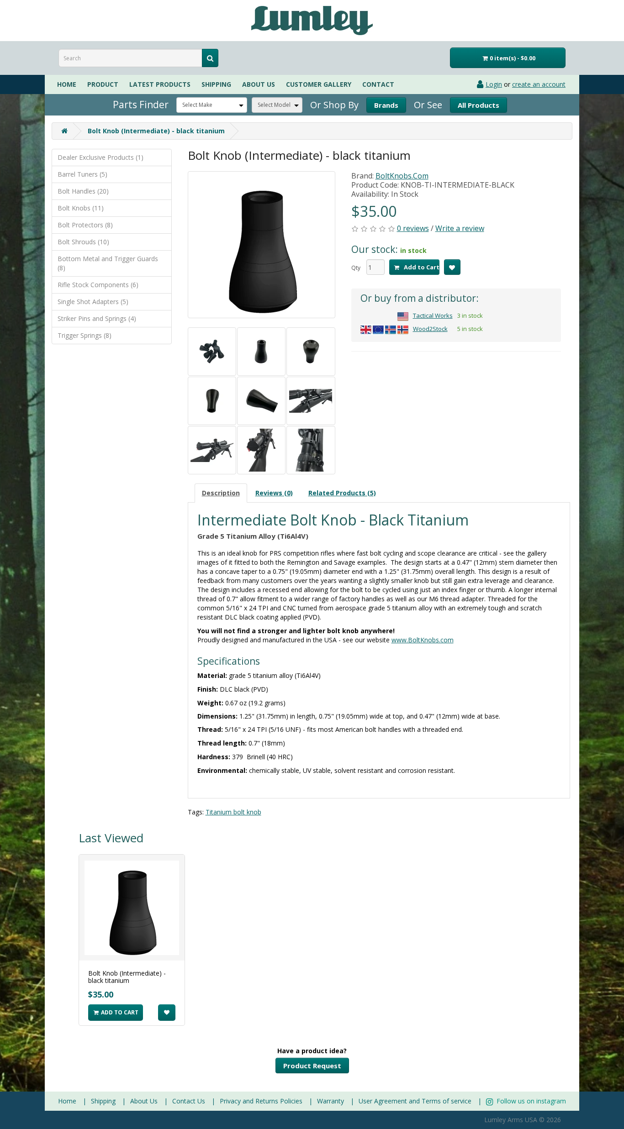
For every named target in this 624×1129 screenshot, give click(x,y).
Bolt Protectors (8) (85, 225)
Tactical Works (433, 315)
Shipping (216, 84)
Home (66, 84)
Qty (355, 268)
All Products (478, 105)
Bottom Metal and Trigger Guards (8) (108, 263)
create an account (539, 84)
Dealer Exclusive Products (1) (100, 157)
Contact (378, 84)
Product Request (312, 1065)
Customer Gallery (318, 84)
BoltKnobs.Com (401, 176)
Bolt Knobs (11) (81, 208)
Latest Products (159, 84)
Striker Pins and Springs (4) (97, 318)
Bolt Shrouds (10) (83, 241)
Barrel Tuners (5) (82, 174)
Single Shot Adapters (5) (93, 301)
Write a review (459, 228)
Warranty (330, 1101)
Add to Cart (420, 267)
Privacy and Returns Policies (261, 1101)
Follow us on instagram (530, 1101)
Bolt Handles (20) (83, 191)
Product (102, 84)
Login (494, 84)
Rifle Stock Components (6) (98, 284)
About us (258, 84)
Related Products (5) (342, 492)
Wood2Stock (430, 329)
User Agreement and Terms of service (415, 1101)
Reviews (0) (274, 492)
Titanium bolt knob (233, 812)
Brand (386, 105)
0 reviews (413, 228)
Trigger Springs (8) (84, 335)
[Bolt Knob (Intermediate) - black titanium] (261, 244)
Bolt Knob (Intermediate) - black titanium (156, 130)
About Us (144, 1101)
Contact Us (188, 1101)
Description (221, 492)
